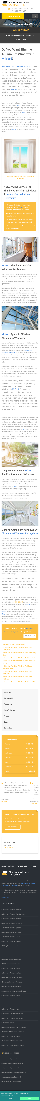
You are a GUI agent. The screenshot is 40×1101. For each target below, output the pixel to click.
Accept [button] (29, 1098)
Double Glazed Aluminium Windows (14, 1027)
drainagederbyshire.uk (9, 1059)
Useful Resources (11, 1053)
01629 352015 (19, 11)
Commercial (8, 698)
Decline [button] (10, 1098)
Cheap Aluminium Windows (11, 932)
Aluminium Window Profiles (11, 973)
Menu (35, 16)
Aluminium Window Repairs (11, 941)
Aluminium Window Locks (11, 937)
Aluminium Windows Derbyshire (14, 644)
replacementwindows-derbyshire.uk (14, 1072)
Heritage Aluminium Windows (12, 982)
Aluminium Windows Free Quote (13, 1045)
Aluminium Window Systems (12, 928)
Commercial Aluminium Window (13, 1041)
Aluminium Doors (8, 1023)
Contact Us (29, 636)
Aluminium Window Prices (11, 996)
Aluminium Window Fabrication (12, 1018)
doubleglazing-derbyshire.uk (11, 1077)
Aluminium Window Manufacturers (14, 914)
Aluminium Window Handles (11, 919)
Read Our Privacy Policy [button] (7, 1095)
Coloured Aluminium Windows (12, 977)
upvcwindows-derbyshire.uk (11, 1081)
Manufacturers (9, 710)
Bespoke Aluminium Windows (12, 959)
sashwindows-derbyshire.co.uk (12, 1063)
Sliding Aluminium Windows (11, 946)
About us (7, 692)
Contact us (8, 728)
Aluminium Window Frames (11, 910)
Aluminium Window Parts (10, 1009)
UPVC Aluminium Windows (11, 964)
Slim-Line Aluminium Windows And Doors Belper (20, 658)
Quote (6, 722)
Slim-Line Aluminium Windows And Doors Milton (20, 682)
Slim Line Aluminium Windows (12, 923)
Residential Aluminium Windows (13, 1032)
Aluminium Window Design (11, 968)
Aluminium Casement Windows (12, 1014)
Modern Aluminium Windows (12, 987)
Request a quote (13, 16)
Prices (6, 716)
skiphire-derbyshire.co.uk (10, 1068)
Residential (8, 704)
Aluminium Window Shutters (11, 1036)
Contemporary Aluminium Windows (14, 991)
